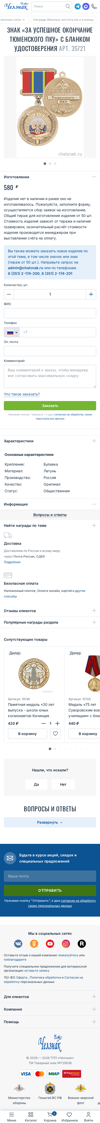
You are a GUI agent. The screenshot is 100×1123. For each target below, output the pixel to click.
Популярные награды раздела (31, 622)
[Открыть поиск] (68, 6)
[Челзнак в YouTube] (50, 944)
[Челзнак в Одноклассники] (34, 944)
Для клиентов (16, 996)
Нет (63, 784)
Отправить (50, 890)
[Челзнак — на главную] (16, 6)
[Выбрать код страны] (11, 332)
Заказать (50, 405)
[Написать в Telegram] (77, 6)
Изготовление (16, 177)
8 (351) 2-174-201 (57, 273)
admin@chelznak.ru (25, 268)
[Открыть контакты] (94, 6)
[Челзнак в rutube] (82, 944)
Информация (16, 504)
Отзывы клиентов (20, 610)
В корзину (27, 733)
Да (36, 784)
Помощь (11, 1022)
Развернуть (48, 822)
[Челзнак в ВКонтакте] (18, 944)
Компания (13, 1009)
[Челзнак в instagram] (66, 944)
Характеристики (19, 441)
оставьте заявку (36, 970)
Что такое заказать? (22, 394)
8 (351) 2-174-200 (23, 273)
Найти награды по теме (25, 525)
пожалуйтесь (68, 955)
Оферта (22, 977)
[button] (48, 6)
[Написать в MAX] (85, 6)
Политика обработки (46, 977)
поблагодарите (15, 959)
